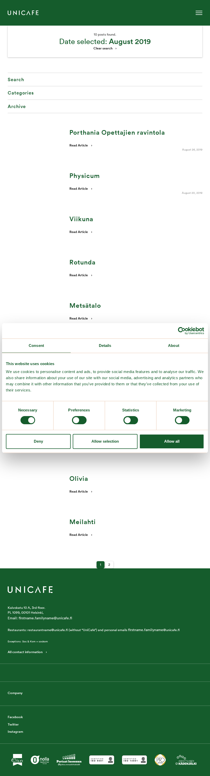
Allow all (172, 441)
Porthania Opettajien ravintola (117, 132)
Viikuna (81, 219)
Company (15, 693)
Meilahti (82, 522)
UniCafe (23, 12)
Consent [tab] (36, 345)
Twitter (13, 724)
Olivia (78, 478)
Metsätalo (85, 305)
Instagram (15, 731)
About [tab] (173, 345)
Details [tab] (105, 345)
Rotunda (82, 262)
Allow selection (105, 441)
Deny (38, 441)
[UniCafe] (30, 589)
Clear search (102, 48)
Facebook (15, 717)
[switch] (79, 420)
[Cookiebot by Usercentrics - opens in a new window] (181, 331)
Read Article (78, 145)
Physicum (84, 176)
